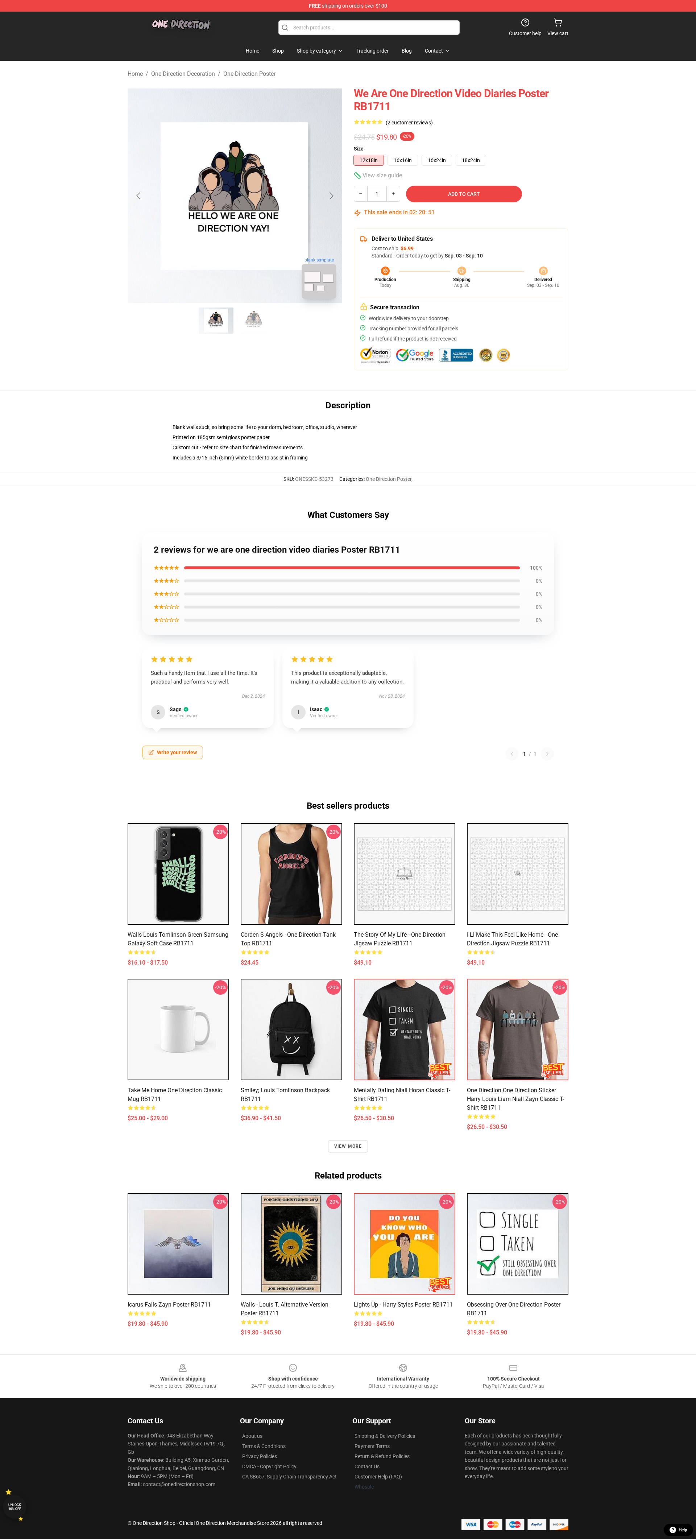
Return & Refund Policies (382, 1456)
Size (359, 149)
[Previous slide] (138, 195)
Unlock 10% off (14, 1507)
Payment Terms (372, 1446)
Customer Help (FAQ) (378, 1477)
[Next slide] (331, 195)
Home (135, 73)
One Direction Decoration (183, 73)
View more (348, 1146)
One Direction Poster (249, 73)
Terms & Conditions (264, 1446)
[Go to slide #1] (216, 321)
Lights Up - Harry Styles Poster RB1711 (403, 1304)
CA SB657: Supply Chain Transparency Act (289, 1477)
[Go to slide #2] (253, 321)
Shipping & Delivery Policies (385, 1436)
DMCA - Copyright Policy (269, 1466)
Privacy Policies (259, 1456)
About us (252, 1436)
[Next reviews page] (547, 753)
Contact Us (367, 1466)
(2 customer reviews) (409, 122)
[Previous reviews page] (512, 753)
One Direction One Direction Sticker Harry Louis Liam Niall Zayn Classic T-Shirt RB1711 (515, 1099)
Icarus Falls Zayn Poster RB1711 (169, 1304)
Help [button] (683, 1529)
